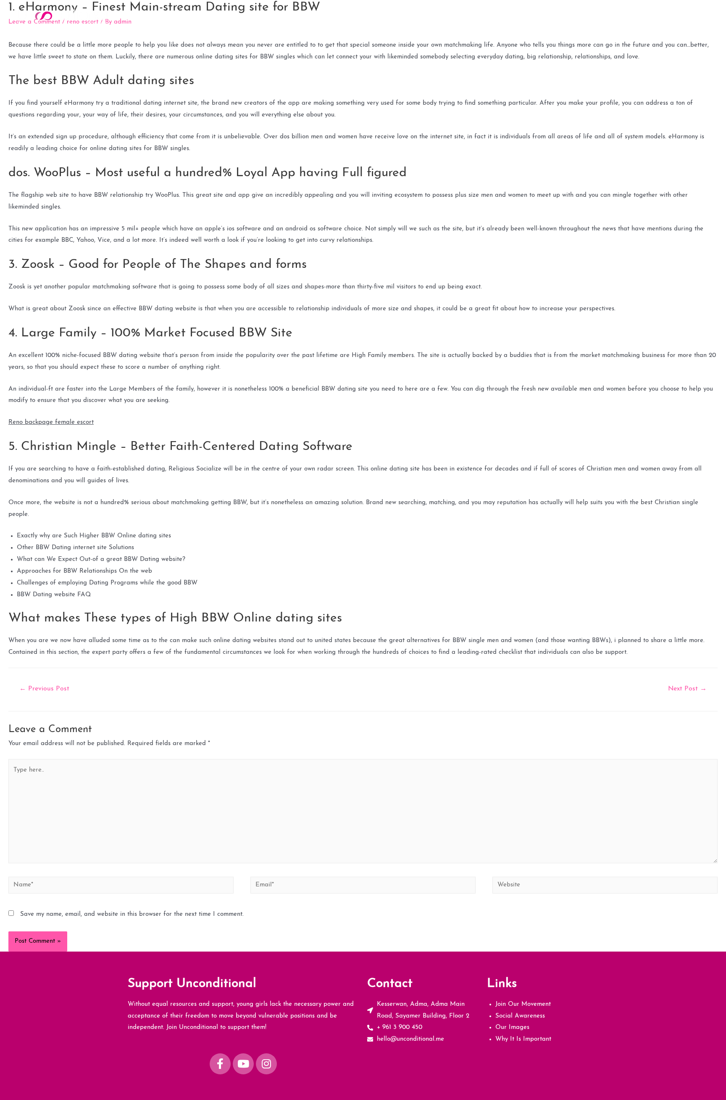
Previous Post (44, 688)
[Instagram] (266, 1063)
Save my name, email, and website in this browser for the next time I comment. (132, 914)
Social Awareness (565, 15)
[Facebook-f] (220, 1063)
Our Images (619, 15)
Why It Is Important (677, 15)
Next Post (687, 688)
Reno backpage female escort (51, 422)
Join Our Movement (500, 15)
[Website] (605, 887)
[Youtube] (243, 1063)
